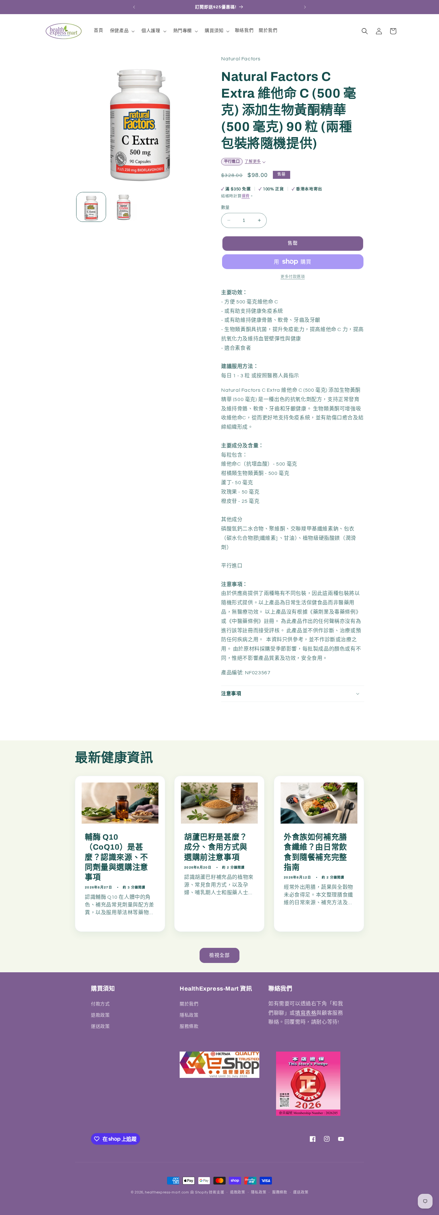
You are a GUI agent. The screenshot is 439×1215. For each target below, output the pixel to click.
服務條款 (189, 1026)
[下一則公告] (305, 7)
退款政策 (100, 1015)
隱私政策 (189, 1015)
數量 (225, 207)
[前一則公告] (134, 7)
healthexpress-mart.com (167, 1192)
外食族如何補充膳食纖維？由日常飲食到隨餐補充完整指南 (315, 852)
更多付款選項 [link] (293, 277)
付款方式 (100, 1003)
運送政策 (100, 1026)
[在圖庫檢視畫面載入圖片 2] (123, 207)
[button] (121, 31)
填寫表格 (305, 1012)
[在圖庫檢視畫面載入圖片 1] (91, 207)
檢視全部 (219, 955)
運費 (246, 196)
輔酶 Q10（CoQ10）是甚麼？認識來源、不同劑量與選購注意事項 (116, 857)
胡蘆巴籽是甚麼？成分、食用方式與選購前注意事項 (215, 847)
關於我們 (189, 1003)
